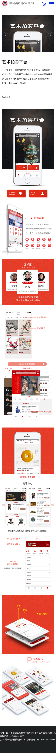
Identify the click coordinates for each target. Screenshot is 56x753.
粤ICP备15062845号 (46, 739)
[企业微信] (50, 376)
